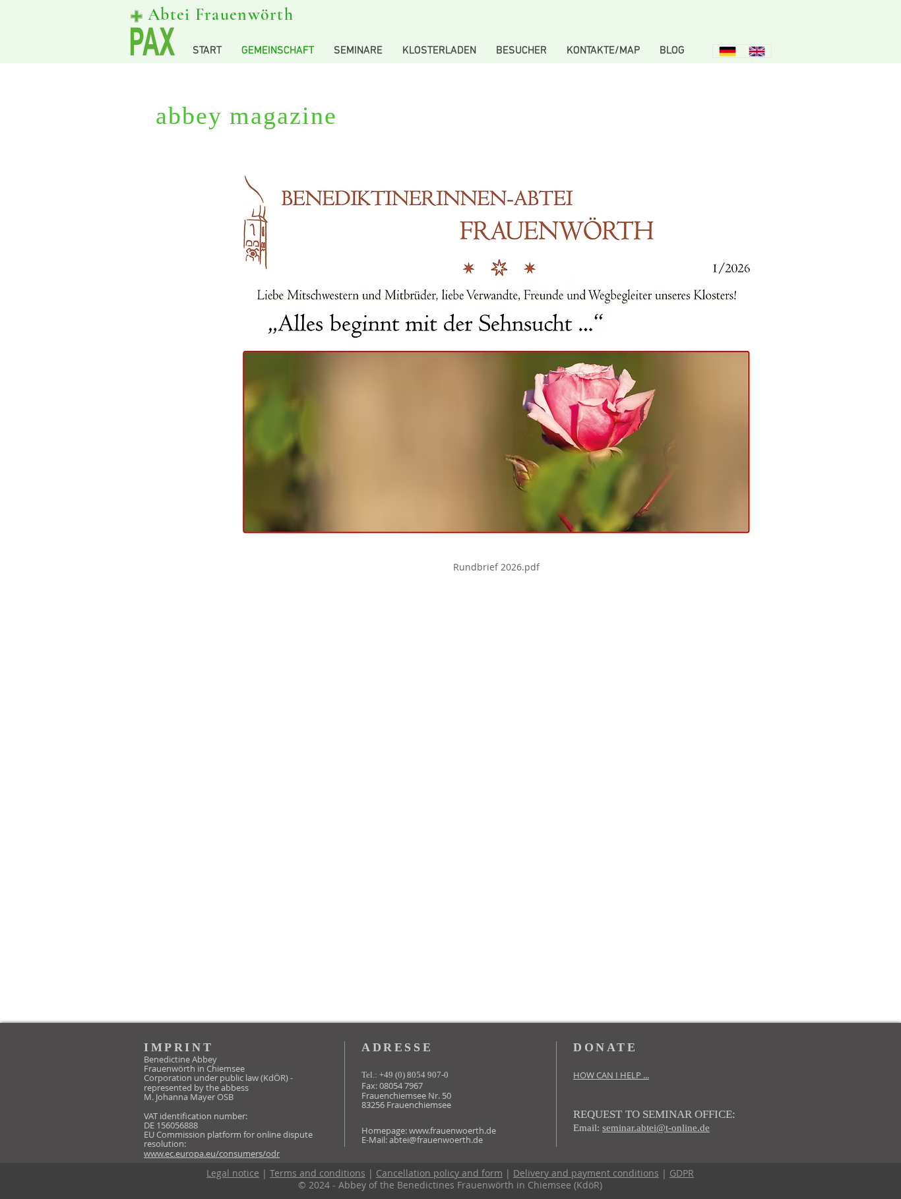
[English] (757, 51)
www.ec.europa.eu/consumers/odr (212, 1153)
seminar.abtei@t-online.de (656, 1127)
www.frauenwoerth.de (452, 1130)
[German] (727, 51)
